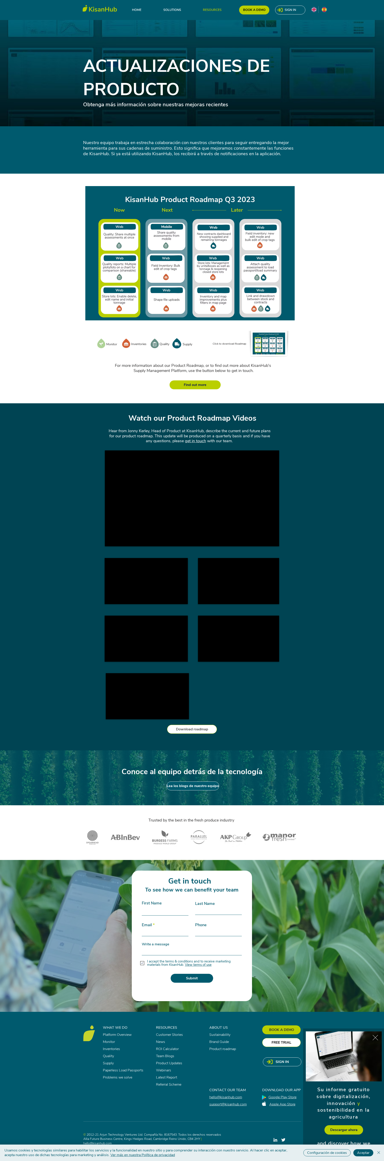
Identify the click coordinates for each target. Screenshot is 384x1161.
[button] (375, 1037)
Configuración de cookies (327, 1152)
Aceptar (363, 1152)
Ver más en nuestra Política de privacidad (142, 1155)
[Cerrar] (378, 1152)
